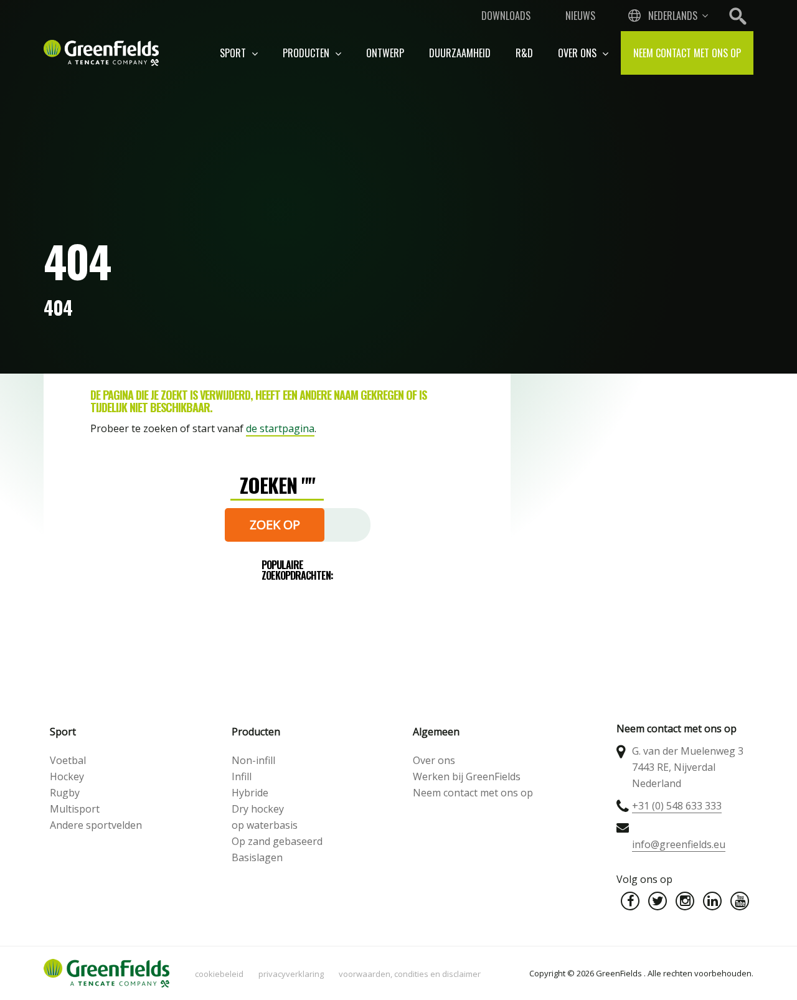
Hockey (67, 776)
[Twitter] (657, 901)
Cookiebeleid (219, 973)
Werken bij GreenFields (467, 776)
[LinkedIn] (712, 901)
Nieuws (580, 15)
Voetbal (68, 760)
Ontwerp (385, 52)
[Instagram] (685, 901)
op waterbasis (265, 825)
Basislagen (257, 857)
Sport (234, 52)
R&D (524, 52)
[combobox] (667, 15)
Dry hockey (258, 809)
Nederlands (672, 15)
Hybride (250, 793)
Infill (242, 776)
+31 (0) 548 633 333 (677, 806)
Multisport (75, 809)
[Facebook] (630, 901)
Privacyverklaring (291, 973)
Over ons (578, 52)
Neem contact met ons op (687, 52)
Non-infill (253, 760)
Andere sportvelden (96, 825)
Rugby (65, 793)
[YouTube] (739, 901)
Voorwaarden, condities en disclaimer (410, 973)
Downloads (506, 15)
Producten (307, 52)
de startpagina (280, 428)
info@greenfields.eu (678, 844)
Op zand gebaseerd (277, 841)
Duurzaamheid (460, 52)
